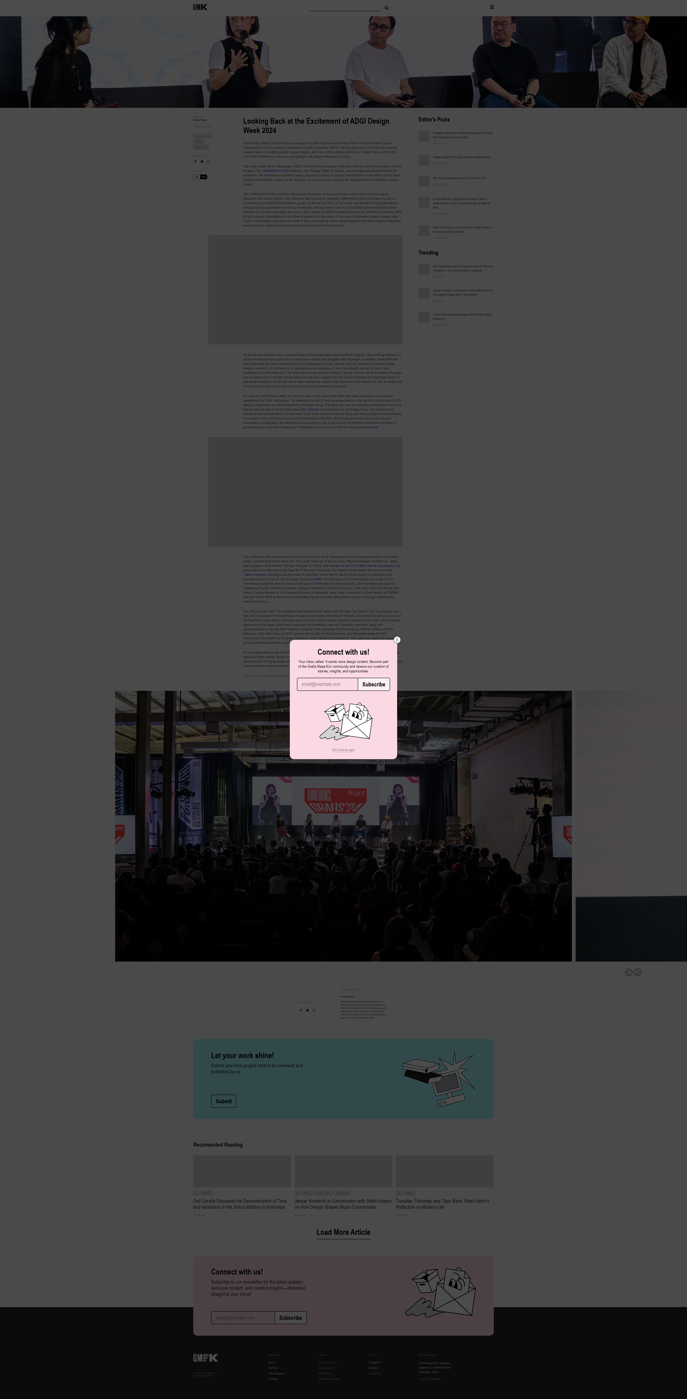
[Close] (397, 639)
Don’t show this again (343, 749)
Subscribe (373, 684)
